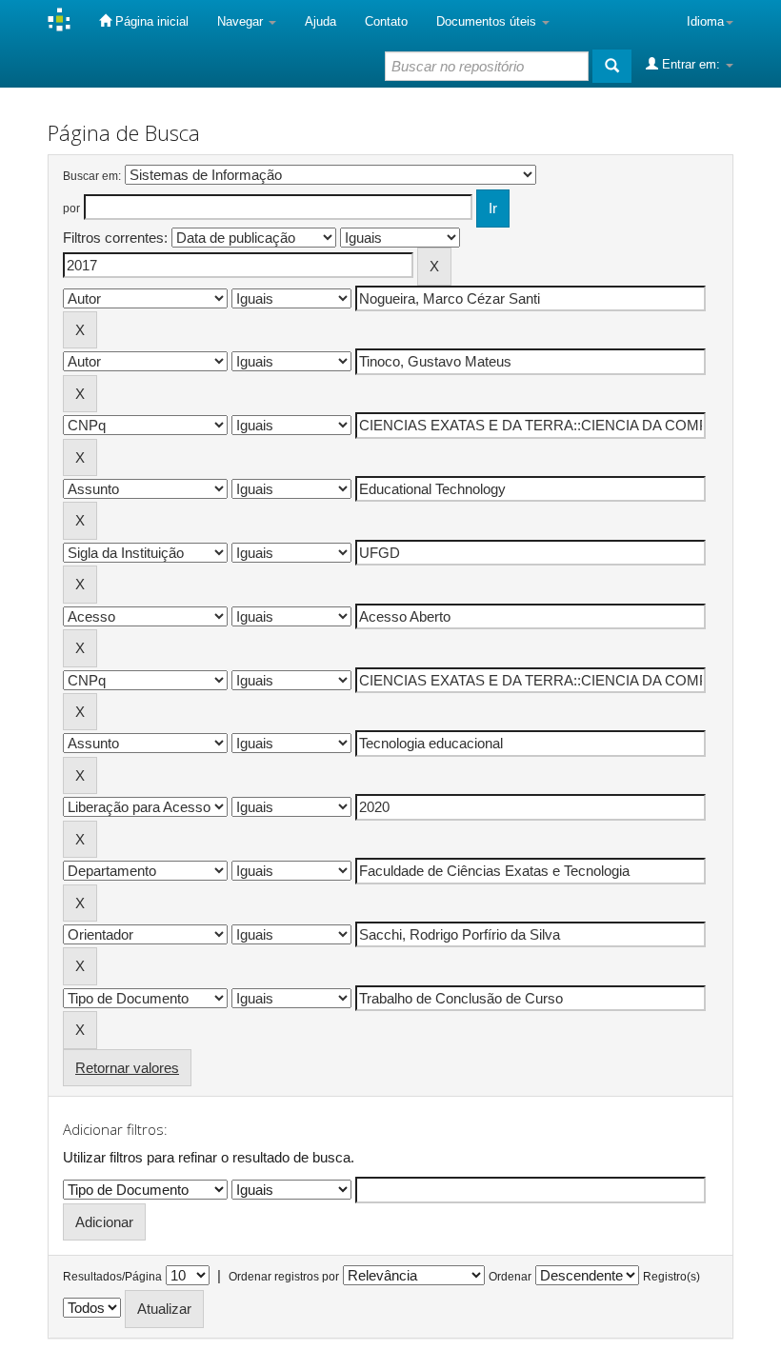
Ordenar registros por (284, 1276)
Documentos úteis (488, 21)
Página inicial (150, 21)
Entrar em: (691, 64)
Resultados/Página (112, 1276)
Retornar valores (127, 1068)
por (71, 208)
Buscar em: (92, 176)
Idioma (705, 21)
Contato (386, 21)
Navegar (242, 21)
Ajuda (320, 21)
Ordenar (510, 1276)
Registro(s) (671, 1276)
